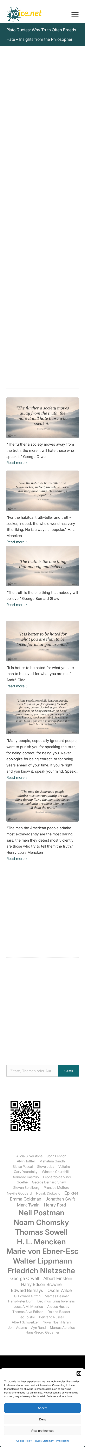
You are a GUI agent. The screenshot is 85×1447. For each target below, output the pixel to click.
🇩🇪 (47, 185)
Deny (42, 1419)
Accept (42, 1408)
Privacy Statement (44, 1440)
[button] (79, 1373)
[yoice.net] (35, 14)
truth (25, 242)
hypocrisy (29, 248)
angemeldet (33, 926)
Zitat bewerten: (42, 218)
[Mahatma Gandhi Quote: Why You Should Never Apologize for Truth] (42, 714)
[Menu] (73, 14)
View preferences (42, 1430)
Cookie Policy (24, 1440)
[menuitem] (73, 14)
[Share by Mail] (59, 277)
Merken (15, 174)
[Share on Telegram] (48, 277)
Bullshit (45, 248)
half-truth (48, 242)
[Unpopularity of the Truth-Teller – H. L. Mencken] (42, 491)
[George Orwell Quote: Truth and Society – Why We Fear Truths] (42, 417)
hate (34, 242)
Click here (59, 185)
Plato (14, 86)
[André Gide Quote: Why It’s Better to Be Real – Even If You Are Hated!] (42, 641)
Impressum (62, 1440)
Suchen (68, 1070)
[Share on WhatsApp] (36, 277)
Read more (15, 462)
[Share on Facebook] (25, 277)
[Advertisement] (42, 1010)
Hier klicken (29, 194)
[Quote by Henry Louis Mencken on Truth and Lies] (42, 801)
